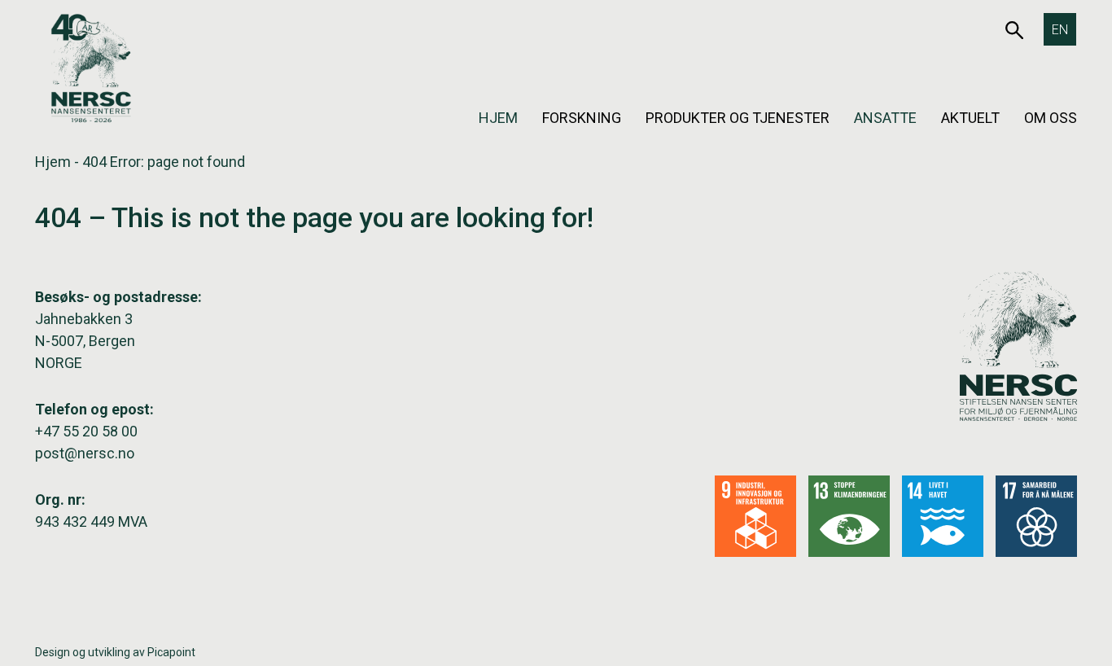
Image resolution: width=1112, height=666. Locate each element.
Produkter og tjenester (738, 117)
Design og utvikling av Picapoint (115, 652)
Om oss (1050, 117)
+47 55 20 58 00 (86, 431)
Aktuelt (970, 117)
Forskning (581, 117)
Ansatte (885, 117)
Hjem (498, 117)
